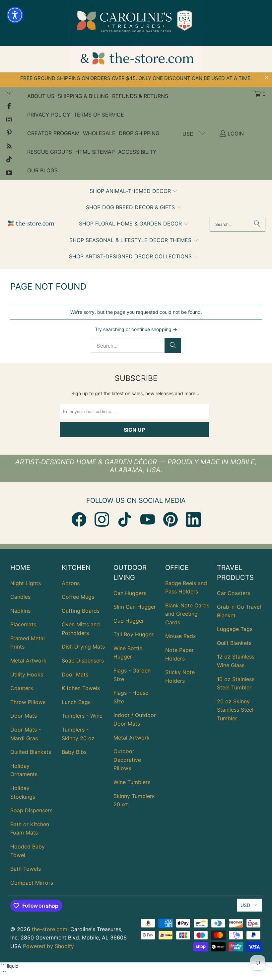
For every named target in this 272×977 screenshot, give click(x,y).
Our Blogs (42, 170)
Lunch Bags (76, 702)
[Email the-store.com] (8, 93)
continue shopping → (154, 329)
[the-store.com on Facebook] (8, 107)
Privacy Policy (48, 114)
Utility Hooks (26, 674)
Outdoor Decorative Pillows (127, 759)
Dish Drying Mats (83, 646)
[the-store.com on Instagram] (8, 120)
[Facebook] (79, 519)
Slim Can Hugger (134, 606)
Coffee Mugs (78, 596)
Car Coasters (233, 593)
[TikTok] (124, 519)
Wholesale (99, 133)
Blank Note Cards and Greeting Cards (187, 614)
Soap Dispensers (31, 810)
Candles (20, 596)
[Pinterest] (170, 519)
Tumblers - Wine (82, 715)
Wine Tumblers (131, 782)
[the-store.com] (31, 224)
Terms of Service (99, 114)
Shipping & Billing (83, 96)
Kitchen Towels (81, 688)
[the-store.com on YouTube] (8, 173)
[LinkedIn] (193, 519)
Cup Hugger (128, 620)
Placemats (23, 624)
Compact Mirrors (31, 882)
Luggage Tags (234, 629)
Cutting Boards (81, 610)
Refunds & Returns (140, 96)
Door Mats (23, 715)
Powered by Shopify (48, 946)
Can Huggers (129, 593)
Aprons (71, 583)
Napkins (20, 610)
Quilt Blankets (234, 643)
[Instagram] (102, 519)
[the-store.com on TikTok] (8, 160)
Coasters (21, 688)
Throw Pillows (27, 702)
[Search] (257, 224)
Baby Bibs (74, 752)
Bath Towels (25, 868)
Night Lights (25, 583)
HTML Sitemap (95, 151)
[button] (134, 191)
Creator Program (53, 133)
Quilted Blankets (30, 752)
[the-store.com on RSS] (8, 146)
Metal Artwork (28, 660)
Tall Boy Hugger (133, 634)
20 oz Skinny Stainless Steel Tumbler (235, 710)
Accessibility (137, 151)
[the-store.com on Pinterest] (8, 133)
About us (40, 96)
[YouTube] (147, 519)
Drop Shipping (139, 133)
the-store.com (49, 929)
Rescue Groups (49, 151)
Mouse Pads (180, 636)
